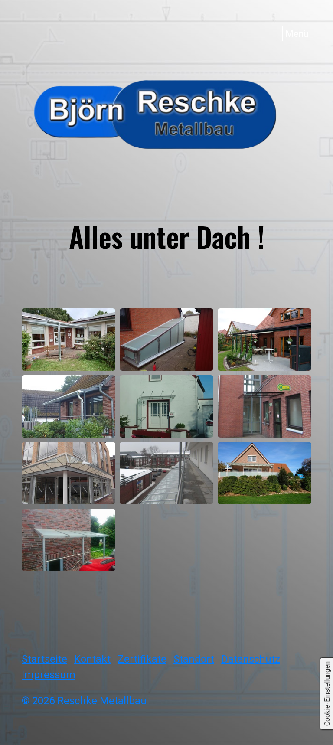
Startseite (44, 659)
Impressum (48, 675)
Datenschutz (250, 659)
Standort (193, 659)
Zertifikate (142, 659)
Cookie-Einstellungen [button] (327, 693)
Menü (296, 33)
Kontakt (92, 659)
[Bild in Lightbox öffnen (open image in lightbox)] (68, 339)
